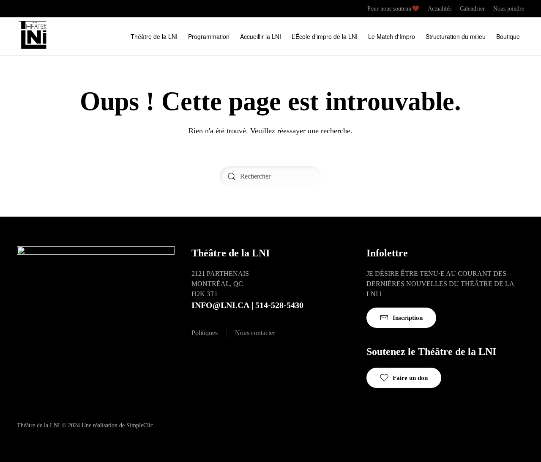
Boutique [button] (508, 36)
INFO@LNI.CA (220, 305)
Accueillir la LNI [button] (260, 36)
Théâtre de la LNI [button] (154, 36)
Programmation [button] (209, 36)
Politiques (204, 332)
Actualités (439, 9)
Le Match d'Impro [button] (391, 36)
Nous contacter (255, 332)
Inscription (408, 317)
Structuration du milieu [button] (456, 36)
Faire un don (410, 377)
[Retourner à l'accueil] (34, 36)
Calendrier (472, 9)
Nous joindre (508, 9)
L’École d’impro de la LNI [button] (325, 36)
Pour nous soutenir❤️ (393, 9)
